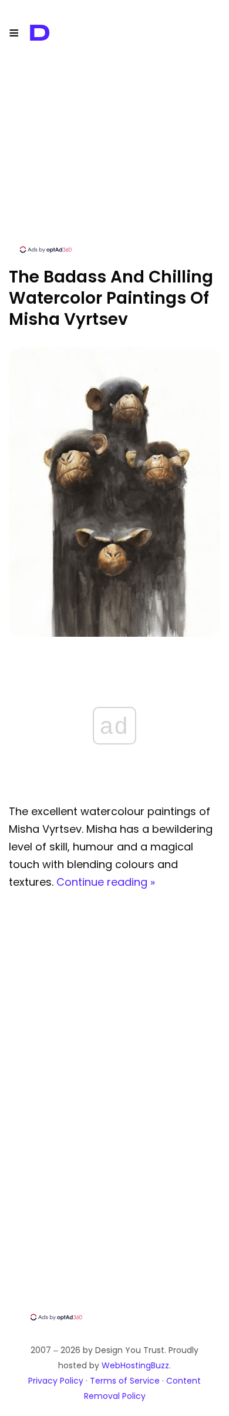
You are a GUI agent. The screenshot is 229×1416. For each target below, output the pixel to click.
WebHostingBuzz (135, 1365)
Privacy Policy (55, 1381)
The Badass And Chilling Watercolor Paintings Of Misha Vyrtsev (111, 298)
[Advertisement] (114, 161)
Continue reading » (105, 882)
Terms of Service (125, 1381)
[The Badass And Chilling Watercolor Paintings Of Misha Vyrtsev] (114, 633)
